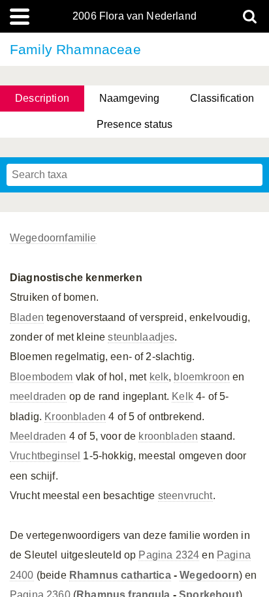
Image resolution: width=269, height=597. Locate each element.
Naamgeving (129, 98)
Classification (222, 98)
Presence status (134, 124)
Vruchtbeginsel (45, 455)
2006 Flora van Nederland (134, 16)
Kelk (182, 396)
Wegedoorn (209, 575)
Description (42, 98)
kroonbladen (168, 436)
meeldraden (38, 396)
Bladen (27, 317)
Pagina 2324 (168, 554)
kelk (159, 376)
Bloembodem (41, 376)
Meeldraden (38, 436)
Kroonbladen (75, 416)
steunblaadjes (141, 337)
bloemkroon (202, 376)
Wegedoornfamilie (53, 237)
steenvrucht (185, 495)
